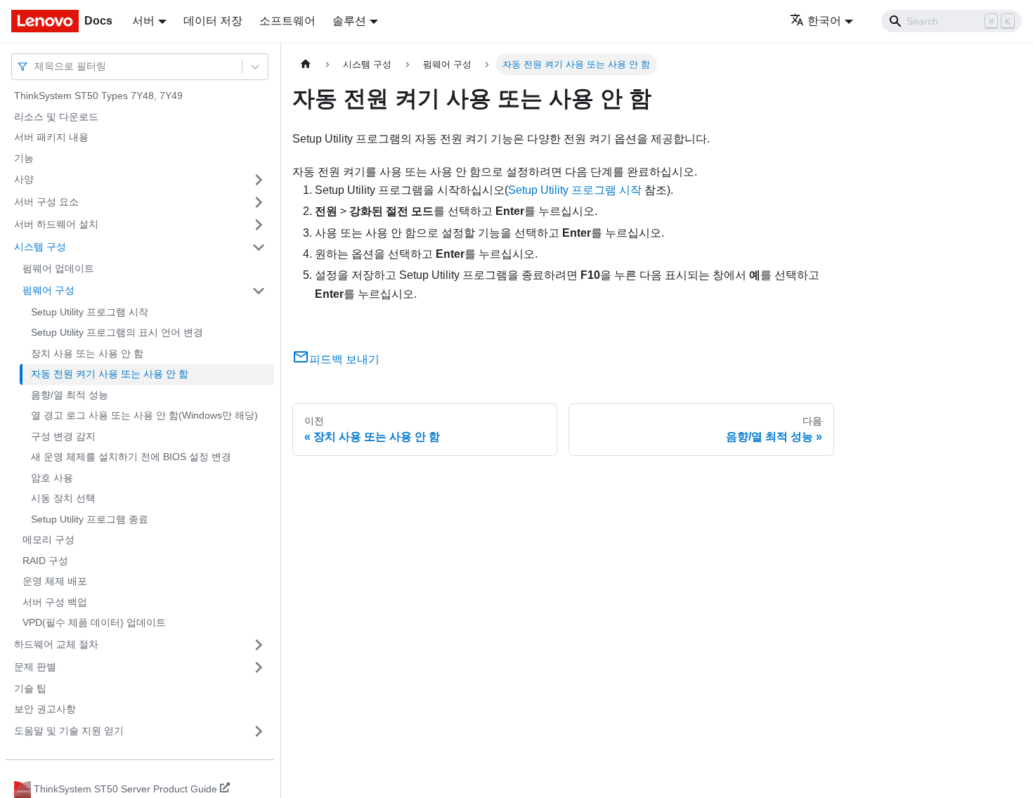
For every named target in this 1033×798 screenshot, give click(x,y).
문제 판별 (35, 666)
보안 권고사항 (45, 708)
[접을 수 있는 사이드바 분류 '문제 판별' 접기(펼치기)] (258, 667)
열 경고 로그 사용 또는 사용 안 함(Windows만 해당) (144, 415)
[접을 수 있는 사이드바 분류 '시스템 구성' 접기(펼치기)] (258, 247)
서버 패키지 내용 (51, 137)
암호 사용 (52, 477)
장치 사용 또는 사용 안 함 (87, 353)
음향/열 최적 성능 (69, 394)
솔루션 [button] (349, 21)
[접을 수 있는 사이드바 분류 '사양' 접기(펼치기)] (258, 180)
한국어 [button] (824, 21)
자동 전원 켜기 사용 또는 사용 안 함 (109, 373)
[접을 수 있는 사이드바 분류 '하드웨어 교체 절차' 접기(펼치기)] (258, 645)
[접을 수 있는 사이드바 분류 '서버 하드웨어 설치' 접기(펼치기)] (258, 225)
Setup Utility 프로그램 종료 (89, 519)
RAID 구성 (45, 560)
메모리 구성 (48, 539)
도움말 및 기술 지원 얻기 (69, 730)
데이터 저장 (212, 21)
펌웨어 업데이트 (58, 268)
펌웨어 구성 (48, 290)
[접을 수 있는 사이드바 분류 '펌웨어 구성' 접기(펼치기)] (258, 291)
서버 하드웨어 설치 (56, 224)
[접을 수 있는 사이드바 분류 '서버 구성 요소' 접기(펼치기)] (258, 202)
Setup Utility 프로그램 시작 (89, 312)
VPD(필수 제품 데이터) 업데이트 (94, 622)
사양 (24, 179)
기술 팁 (30, 688)
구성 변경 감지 (63, 436)
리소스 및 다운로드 (56, 116)
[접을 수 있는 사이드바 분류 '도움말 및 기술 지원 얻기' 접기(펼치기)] (258, 731)
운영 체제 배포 (54, 581)
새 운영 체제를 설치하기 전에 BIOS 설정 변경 (131, 456)
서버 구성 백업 (54, 602)
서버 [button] (143, 21)
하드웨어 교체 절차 (56, 644)
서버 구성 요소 (46, 201)
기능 (24, 158)
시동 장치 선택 (63, 498)
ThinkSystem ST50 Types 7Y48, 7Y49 (98, 95)
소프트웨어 (287, 21)
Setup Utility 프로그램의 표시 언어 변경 (117, 332)
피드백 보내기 (344, 359)
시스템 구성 (40, 246)
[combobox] (35, 66)
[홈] (305, 64)
